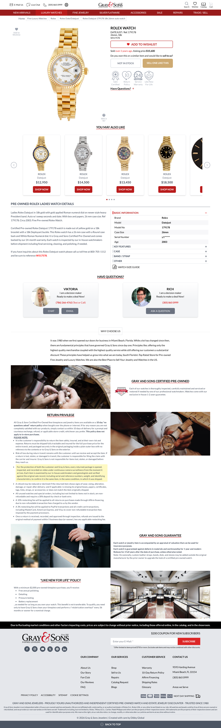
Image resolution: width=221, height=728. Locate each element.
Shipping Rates (149, 682)
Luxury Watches (51, 12)
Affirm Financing (150, 677)
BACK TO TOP (113, 724)
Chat (51, 310)
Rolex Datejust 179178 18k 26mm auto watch (104, 18)
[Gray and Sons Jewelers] (110, 4)
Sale (159, 12)
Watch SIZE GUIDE (129, 267)
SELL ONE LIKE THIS (158, 62)
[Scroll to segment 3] (111, 199)
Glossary (146, 687)
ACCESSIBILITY (48, 695)
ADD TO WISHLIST (144, 44)
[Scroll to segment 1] (106, 199)
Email (70, 310)
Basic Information (126, 212)
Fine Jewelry (81, 12)
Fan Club (85, 677)
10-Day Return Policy (153, 672)
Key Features (122, 246)
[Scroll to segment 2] (109, 199)
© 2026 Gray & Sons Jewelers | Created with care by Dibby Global (110, 717)
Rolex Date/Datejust (69, 18)
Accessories (138, 12)
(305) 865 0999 (181, 677)
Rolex (53, 18)
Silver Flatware (110, 12)
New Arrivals (21, 12)
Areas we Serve (180, 687)
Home (21, 18)
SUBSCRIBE (189, 641)
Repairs (178, 12)
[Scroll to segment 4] (114, 199)
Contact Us (180, 656)
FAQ (83, 687)
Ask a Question (160, 310)
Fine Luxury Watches (37, 18)
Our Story (86, 672)
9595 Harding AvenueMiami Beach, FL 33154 (185, 669)
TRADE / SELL (200, 12)
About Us (86, 667)
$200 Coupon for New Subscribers (175, 633)
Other (118, 260)
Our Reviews (87, 682)
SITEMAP (62, 695)
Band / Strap (122, 256)
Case (117, 251)
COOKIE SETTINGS (79, 695)
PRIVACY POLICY (29, 695)
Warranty (147, 667)
